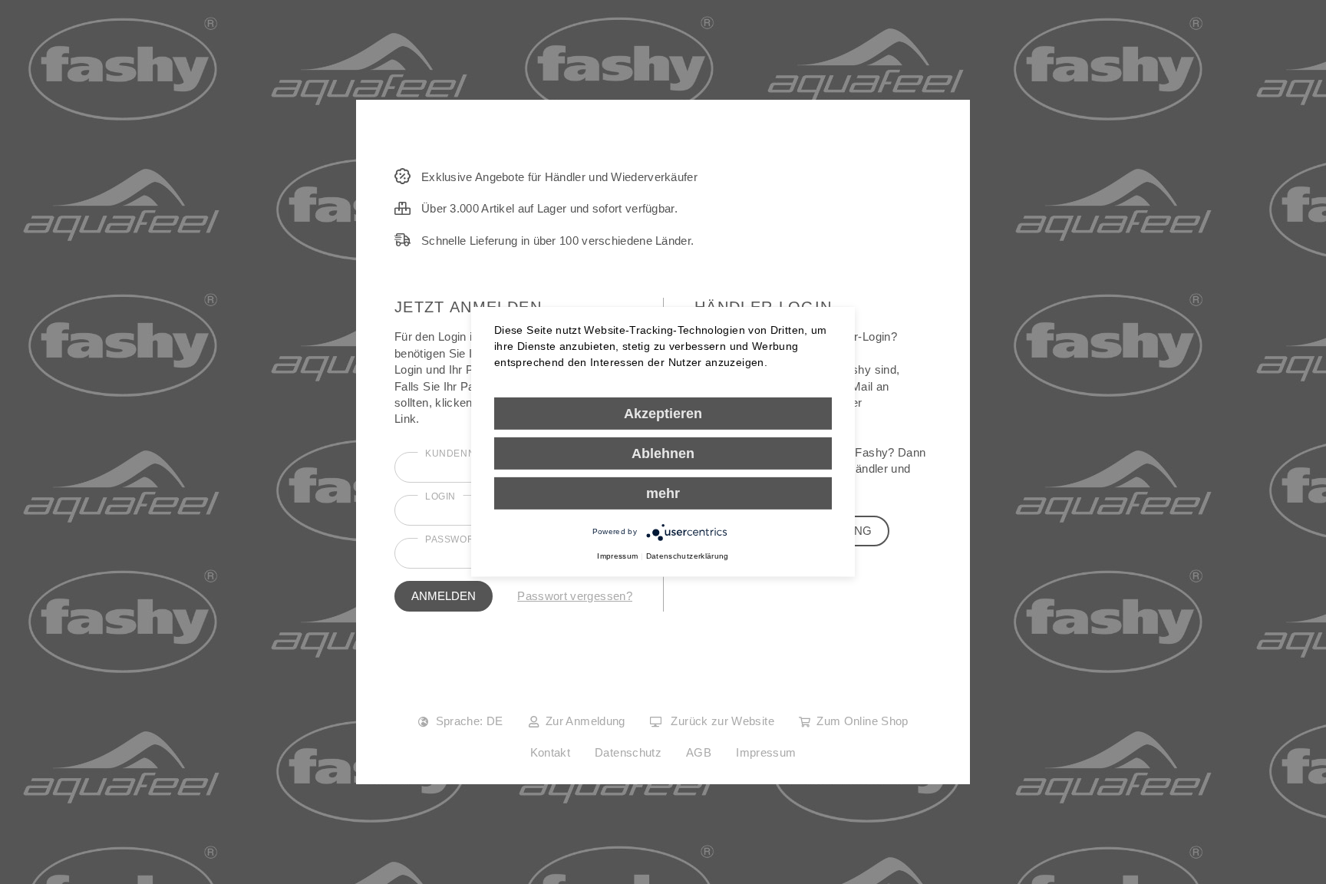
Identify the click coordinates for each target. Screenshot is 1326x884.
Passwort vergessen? (574, 595)
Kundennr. (455, 453)
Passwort (452, 539)
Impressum (766, 752)
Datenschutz (628, 752)
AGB (698, 752)
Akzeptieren (663, 413)
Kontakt (550, 752)
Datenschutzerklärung (687, 556)
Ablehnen (663, 453)
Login (440, 496)
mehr (663, 493)
